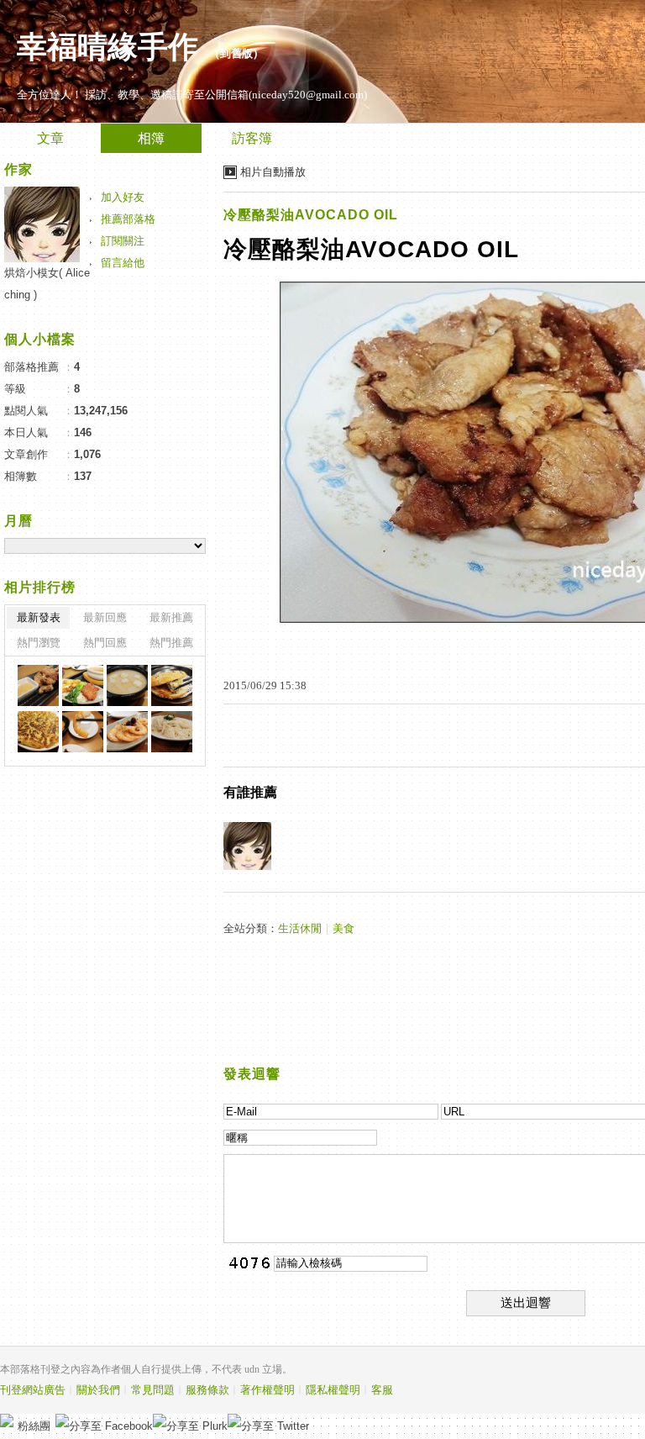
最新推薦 (171, 617)
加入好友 (122, 197)
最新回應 (105, 617)
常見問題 (153, 1390)
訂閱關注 (122, 241)
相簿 (151, 138)
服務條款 (207, 1390)
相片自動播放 (273, 172)
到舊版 (236, 53)
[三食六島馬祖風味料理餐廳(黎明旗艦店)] (38, 685)
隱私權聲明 (333, 1390)
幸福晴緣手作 (107, 47)
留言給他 (122, 262)
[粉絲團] (6, 1420)
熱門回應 (105, 642)
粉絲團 (34, 1426)
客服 (382, 1390)
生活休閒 (300, 928)
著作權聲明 (267, 1390)
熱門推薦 (171, 642)
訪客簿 (252, 138)
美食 (343, 928)
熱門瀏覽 (38, 642)
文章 (50, 138)
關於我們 (98, 1390)
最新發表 (38, 617)
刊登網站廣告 (33, 1390)
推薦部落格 (128, 219)
